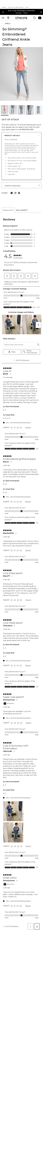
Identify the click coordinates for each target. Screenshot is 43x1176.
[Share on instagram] (15, 193)
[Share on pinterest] (19, 193)
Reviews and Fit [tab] (8, 210)
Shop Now (19, 12)
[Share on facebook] (12, 193)
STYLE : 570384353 (11, 139)
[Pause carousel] (41, 12)
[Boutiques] (8, 17)
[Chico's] (21, 18)
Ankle (7, 23)
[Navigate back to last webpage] (3, 23)
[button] (39, 17)
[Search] (34, 17)
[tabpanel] (21, 572)
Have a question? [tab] (22, 210)
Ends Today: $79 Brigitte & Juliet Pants (21, 10)
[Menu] (3, 18)
